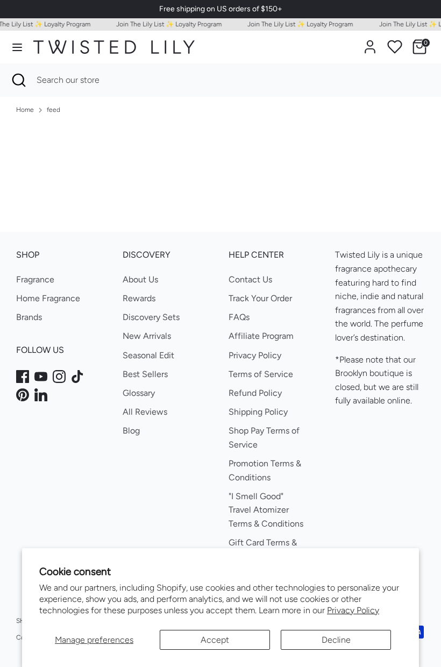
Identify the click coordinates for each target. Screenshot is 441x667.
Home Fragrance (48, 298)
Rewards (139, 298)
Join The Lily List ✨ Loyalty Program (166, 24)
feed (53, 109)
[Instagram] (59, 376)
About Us (140, 279)
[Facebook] (22, 376)
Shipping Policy (258, 412)
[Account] (370, 43)
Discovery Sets (151, 317)
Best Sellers (145, 374)
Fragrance (35, 279)
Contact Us (250, 279)
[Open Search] (18, 80)
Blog (131, 430)
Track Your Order (260, 298)
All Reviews (145, 412)
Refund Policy (255, 393)
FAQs (239, 317)
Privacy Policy (353, 610)
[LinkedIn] (40, 394)
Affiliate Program (261, 336)
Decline (336, 640)
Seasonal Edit (148, 355)
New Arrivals (147, 336)
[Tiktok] (77, 376)
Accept (215, 640)
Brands (29, 317)
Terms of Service (261, 374)
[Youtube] (40, 376)
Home (25, 109)
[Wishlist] (395, 47)
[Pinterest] (22, 394)
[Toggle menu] (17, 47)
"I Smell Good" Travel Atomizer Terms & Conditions (266, 510)
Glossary (139, 393)
